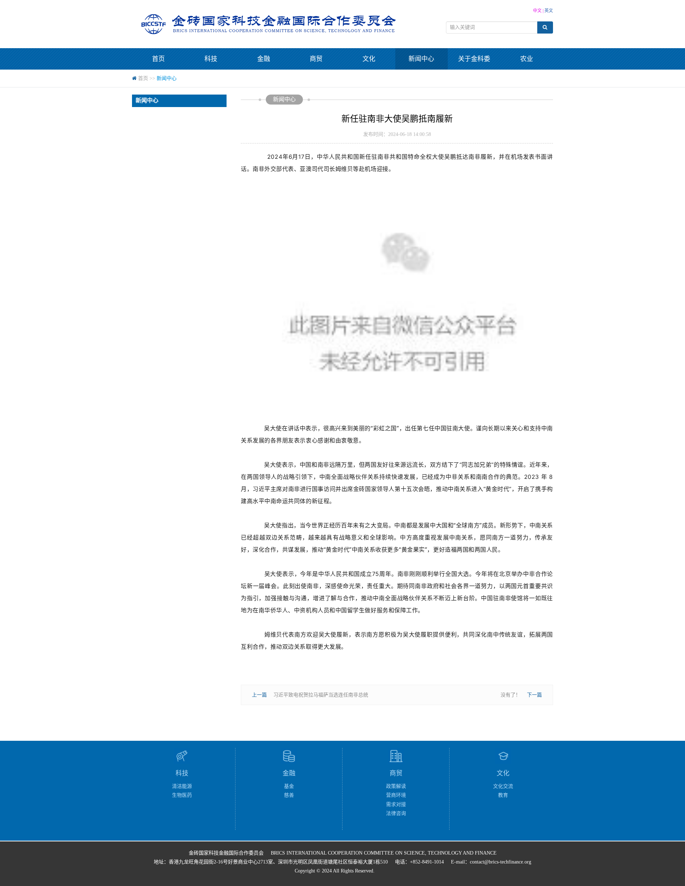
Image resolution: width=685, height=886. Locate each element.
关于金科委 (474, 58)
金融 (263, 58)
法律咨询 (396, 813)
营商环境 (396, 795)
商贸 (316, 58)
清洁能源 (182, 786)
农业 (526, 58)
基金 (289, 786)
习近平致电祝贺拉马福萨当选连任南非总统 (320, 695)
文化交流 (503, 786)
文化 (368, 58)
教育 (503, 795)
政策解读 (396, 786)
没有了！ (511, 695)
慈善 (289, 795)
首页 (158, 58)
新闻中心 (421, 58)
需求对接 (396, 804)
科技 (210, 58)
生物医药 (182, 795)
